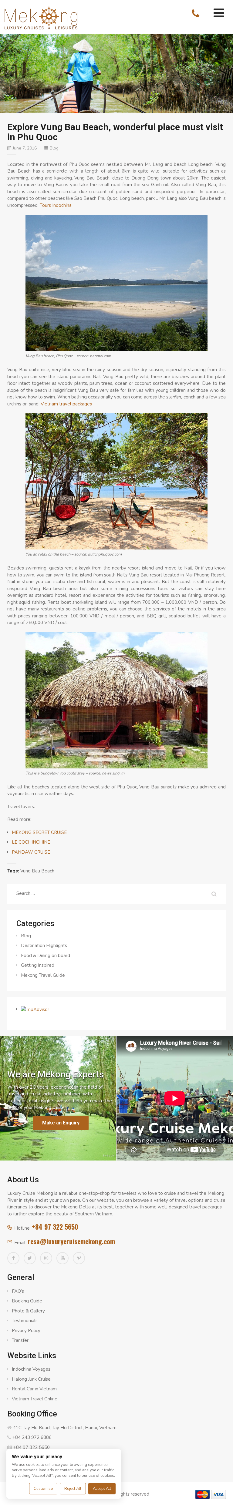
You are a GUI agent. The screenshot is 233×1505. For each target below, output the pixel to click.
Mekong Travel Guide (43, 975)
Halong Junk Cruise (31, 1379)
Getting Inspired (37, 965)
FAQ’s (18, 1291)
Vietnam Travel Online (34, 1399)
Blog (54, 148)
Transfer (20, 1340)
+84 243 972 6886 (32, 1437)
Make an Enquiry (60, 1123)
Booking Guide (27, 1301)
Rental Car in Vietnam (34, 1389)
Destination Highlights (44, 945)
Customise (43, 1488)
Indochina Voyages (31, 1369)
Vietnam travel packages (66, 404)
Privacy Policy (26, 1331)
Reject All (72, 1488)
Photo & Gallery (28, 1311)
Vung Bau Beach (37, 871)
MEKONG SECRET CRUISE (39, 832)
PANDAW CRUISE (31, 852)
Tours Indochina (56, 205)
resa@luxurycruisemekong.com (71, 1241)
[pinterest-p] (79, 1258)
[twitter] (30, 1258)
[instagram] (46, 1258)
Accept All (102, 1488)
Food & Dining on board (45, 955)
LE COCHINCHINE (31, 842)
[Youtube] (62, 1258)
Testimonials (25, 1321)
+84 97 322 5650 (55, 1226)
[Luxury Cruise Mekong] (41, 17)
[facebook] (13, 1258)
